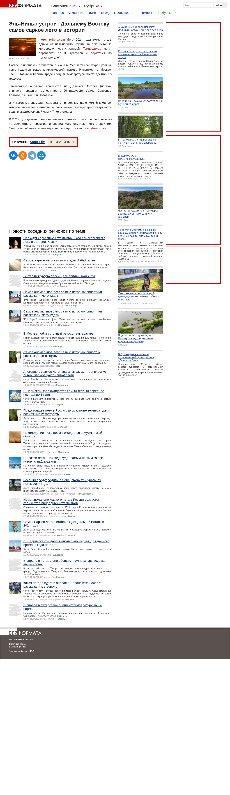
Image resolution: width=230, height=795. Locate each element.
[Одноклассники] (22, 155)
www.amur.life (22, 58)
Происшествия (125, 13)
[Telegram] (32, 155)
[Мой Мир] (41, 155)
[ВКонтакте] (13, 155)
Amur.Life (37, 142)
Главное (57, 13)
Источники (88, 13)
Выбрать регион (17, 646)
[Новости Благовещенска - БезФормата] (21, 4)
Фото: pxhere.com (53, 39)
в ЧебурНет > (166, 13)
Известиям (98, 128)
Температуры (92, 48)
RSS (31, 651)
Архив (72, 13)
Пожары (146, 13)
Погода (105, 13)
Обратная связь (17, 644)
